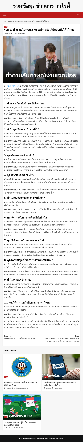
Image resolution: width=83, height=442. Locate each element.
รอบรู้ (6, 26)
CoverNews (48, 438)
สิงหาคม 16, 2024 (20, 33)
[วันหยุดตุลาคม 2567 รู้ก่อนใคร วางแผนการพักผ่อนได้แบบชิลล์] (22, 407)
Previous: (19, 337)
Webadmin (9, 33)
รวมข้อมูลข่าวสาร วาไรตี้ (41, 6)
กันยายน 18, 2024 (58, 388)
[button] (5, 14)
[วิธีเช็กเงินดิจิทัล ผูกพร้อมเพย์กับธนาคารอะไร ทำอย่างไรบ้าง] (61, 367)
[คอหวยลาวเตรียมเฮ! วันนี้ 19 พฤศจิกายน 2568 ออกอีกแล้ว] (22, 367)
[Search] (78, 14)
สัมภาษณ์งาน (13, 86)
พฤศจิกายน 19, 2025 (19, 388)
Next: (61, 338)
